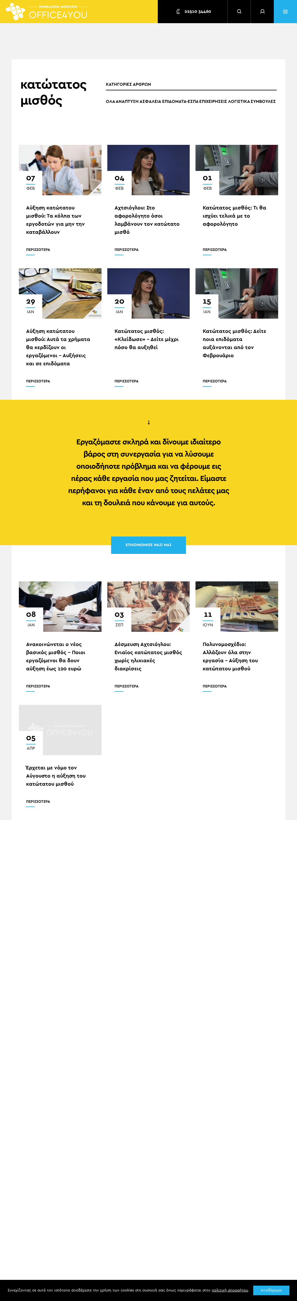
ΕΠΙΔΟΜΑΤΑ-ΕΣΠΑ (180, 101)
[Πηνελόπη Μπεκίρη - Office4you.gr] (46, 11)
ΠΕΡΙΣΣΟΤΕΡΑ (38, 250)
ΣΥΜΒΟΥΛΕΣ (263, 101)
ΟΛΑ (110, 101)
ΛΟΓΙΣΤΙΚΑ (239, 101)
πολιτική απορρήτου (230, 1290)
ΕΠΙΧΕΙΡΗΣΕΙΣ (213, 101)
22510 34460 (197, 11)
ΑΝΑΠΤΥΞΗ (127, 101)
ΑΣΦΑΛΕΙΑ (150, 101)
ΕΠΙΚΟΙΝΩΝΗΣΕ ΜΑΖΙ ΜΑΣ (148, 545)
